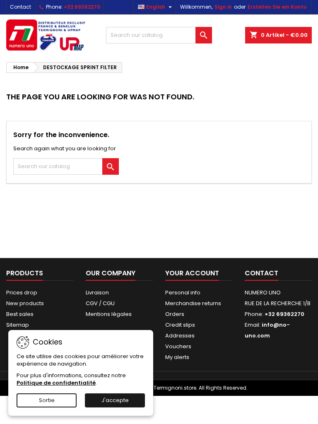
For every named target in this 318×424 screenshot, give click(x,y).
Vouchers (178, 346)
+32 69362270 (82, 6)
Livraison (97, 292)
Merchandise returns (193, 303)
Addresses (180, 336)
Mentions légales (109, 314)
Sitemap (17, 325)
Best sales (20, 314)
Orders (174, 314)
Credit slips (180, 325)
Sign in (223, 6)
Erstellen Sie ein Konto (277, 6)
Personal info (182, 292)
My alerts (177, 357)
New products (25, 303)
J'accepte (115, 400)
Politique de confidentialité (56, 383)
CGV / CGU (100, 303)
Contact (20, 6)
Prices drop (21, 292)
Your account (192, 273)
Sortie (47, 400)
